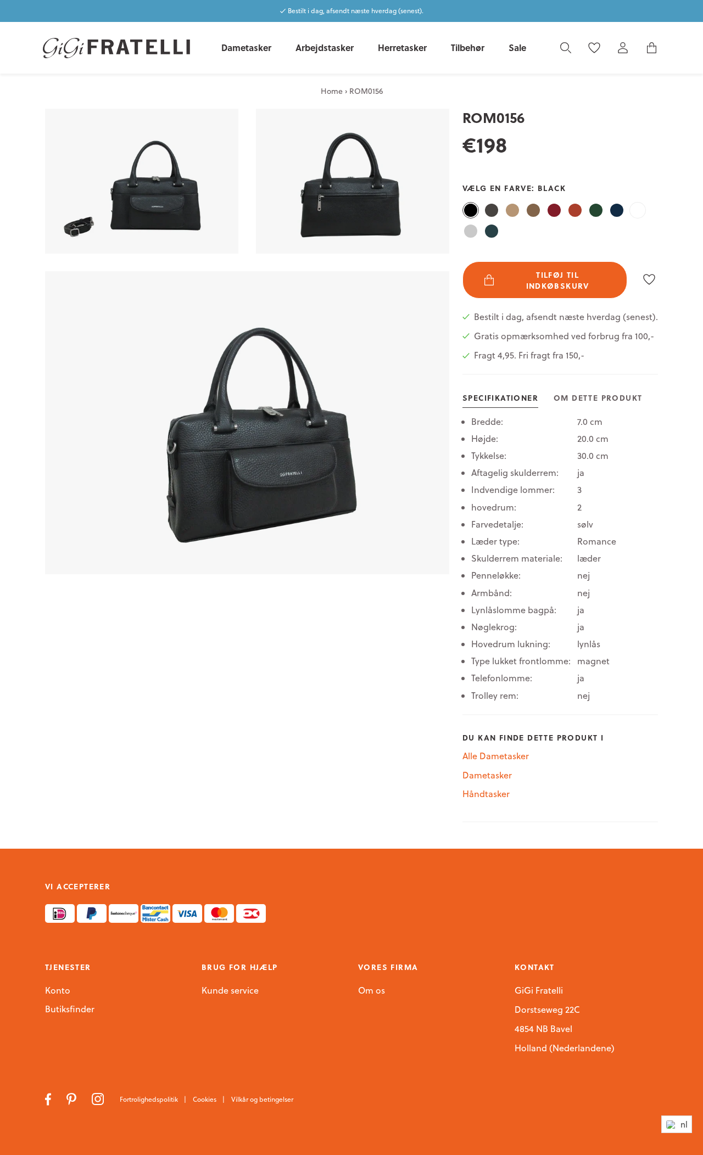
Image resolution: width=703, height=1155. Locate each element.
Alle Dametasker (495, 756)
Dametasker (487, 775)
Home (332, 91)
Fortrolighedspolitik (150, 1099)
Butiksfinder (69, 1009)
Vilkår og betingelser (262, 1099)
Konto (57, 990)
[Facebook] (49, 1098)
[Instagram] (99, 1098)
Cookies (205, 1099)
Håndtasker (486, 794)
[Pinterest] (72, 1098)
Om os (371, 990)
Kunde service (230, 990)
